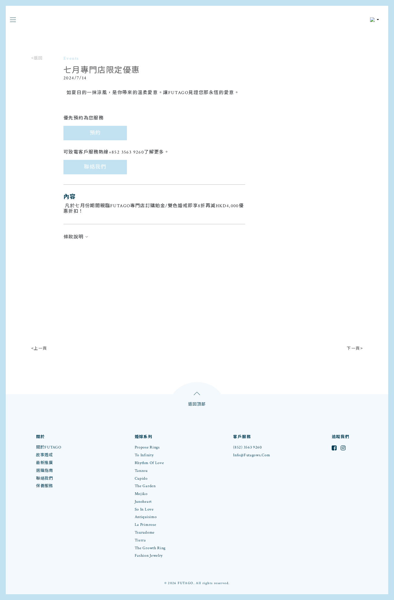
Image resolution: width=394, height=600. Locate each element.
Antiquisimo (146, 516)
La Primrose (145, 524)
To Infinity (144, 455)
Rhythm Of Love (149, 463)
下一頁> (355, 348)
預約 (95, 133)
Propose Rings (147, 447)
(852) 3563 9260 (247, 447)
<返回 (37, 58)
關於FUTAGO (48, 447)
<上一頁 (39, 348)
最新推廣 (44, 463)
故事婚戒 (44, 455)
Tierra (140, 540)
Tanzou (141, 470)
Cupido (141, 478)
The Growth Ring (150, 548)
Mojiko (141, 493)
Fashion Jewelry (149, 555)
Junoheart (143, 501)
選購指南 (44, 470)
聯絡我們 (95, 167)
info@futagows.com (251, 455)
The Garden (145, 486)
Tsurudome (145, 532)
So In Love (144, 509)
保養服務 (44, 486)
